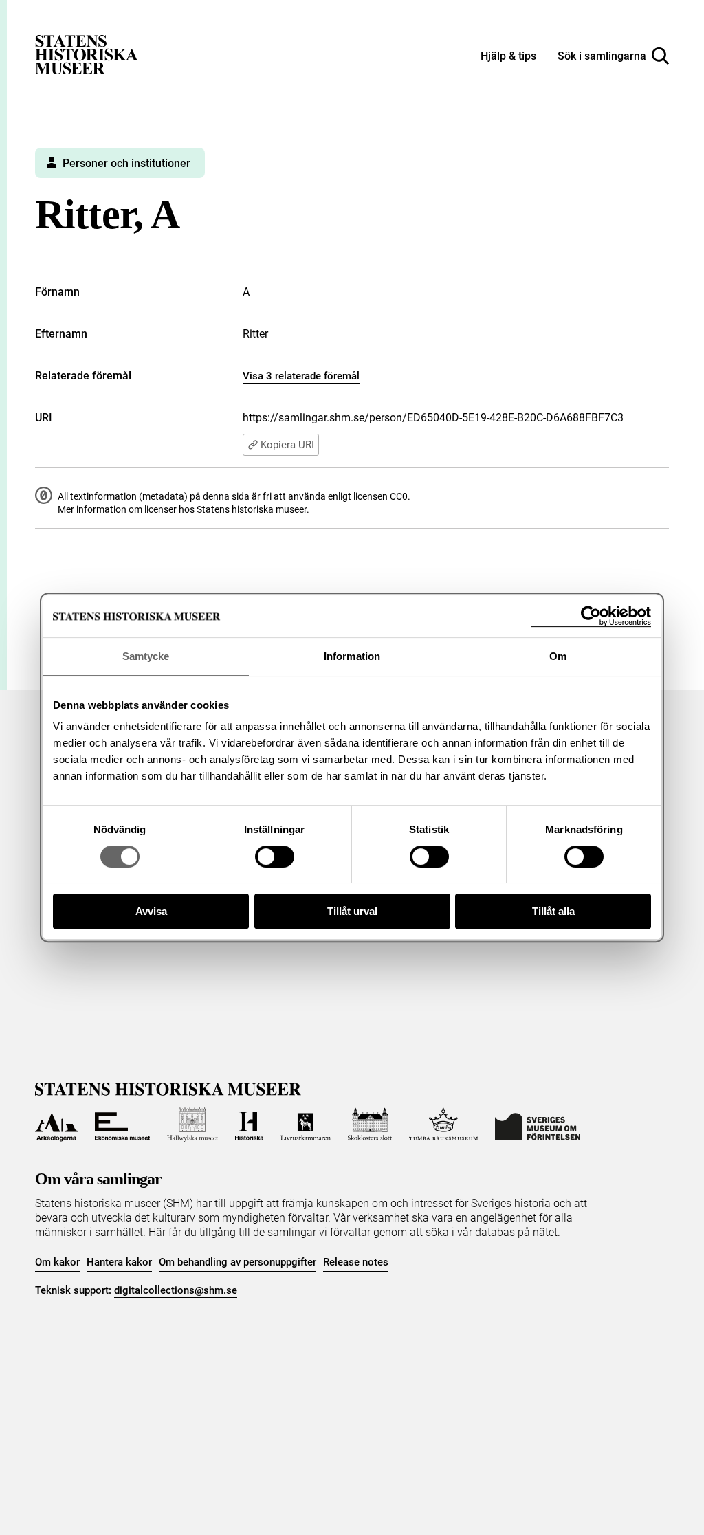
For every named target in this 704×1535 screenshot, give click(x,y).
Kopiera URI (287, 445)
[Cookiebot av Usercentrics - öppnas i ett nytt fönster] (591, 616)
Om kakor (57, 1262)
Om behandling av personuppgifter (237, 1262)
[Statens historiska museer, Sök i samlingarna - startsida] (86, 54)
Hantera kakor (119, 1262)
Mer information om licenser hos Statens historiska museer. (183, 509)
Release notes (355, 1262)
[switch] (274, 857)
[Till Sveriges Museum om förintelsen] (537, 1124)
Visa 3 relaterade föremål (301, 376)
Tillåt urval (352, 911)
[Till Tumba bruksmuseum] (443, 1124)
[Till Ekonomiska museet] (122, 1124)
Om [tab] (557, 656)
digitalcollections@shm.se (175, 1290)
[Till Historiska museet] (249, 1124)
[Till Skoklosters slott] (370, 1124)
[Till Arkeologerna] (56, 1124)
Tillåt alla (553, 911)
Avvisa (151, 911)
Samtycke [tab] (146, 656)
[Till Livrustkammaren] (305, 1124)
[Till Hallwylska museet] (192, 1124)
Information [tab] (352, 656)
